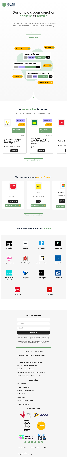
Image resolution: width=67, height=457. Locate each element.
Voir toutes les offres (33, 160)
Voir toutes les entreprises (33, 215)
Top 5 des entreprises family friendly (28, 376)
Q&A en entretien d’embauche (27, 365)
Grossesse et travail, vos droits (27, 359)
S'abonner (33, 332)
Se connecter (33, 37)
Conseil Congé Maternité (25, 390)
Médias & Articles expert (25, 400)
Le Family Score (22, 394)
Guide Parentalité (23, 404)
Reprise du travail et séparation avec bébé (31, 372)
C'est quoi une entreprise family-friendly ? (30, 362)
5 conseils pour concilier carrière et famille (30, 355)
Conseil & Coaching (23, 387)
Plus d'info (14, 150)
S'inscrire (33, 33)
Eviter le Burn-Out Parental (25, 369)
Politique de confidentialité (40, 342)
